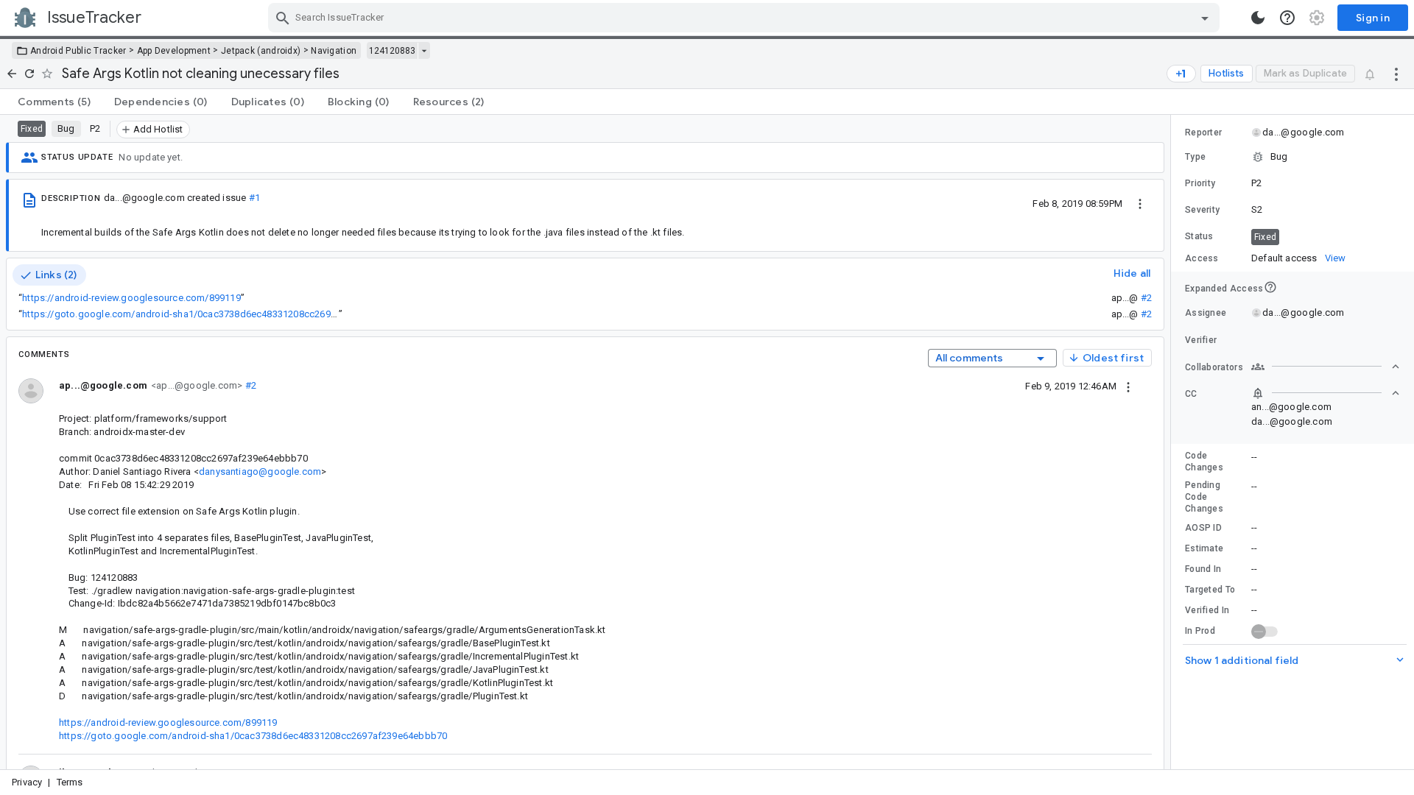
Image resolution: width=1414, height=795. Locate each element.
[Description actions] (1140, 203)
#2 (1146, 297)
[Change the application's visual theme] (1258, 17)
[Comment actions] (1128, 386)
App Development (174, 51)
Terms (70, 782)
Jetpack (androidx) (260, 51)
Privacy (27, 782)
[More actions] (1396, 73)
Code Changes (1204, 462)
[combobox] (745, 17)
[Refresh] (29, 73)
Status (1199, 236)
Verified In (1207, 610)
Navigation (333, 51)
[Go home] (12, 73)
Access (1202, 258)
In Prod (1200, 631)
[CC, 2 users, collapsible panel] (1325, 393)
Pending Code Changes (1204, 497)
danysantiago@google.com (260, 471)
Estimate (1204, 548)
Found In (1203, 569)
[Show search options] (1205, 17)
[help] (1287, 17)
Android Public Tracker (78, 51)
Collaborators (1214, 367)
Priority (1200, 183)
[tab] (54, 101)
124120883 (392, 51)
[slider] (1173, 442)
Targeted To (1210, 589)
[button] (1292, 156)
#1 (254, 197)
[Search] (283, 17)
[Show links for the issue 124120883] (424, 51)
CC (1191, 394)
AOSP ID (1203, 528)
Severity (1202, 210)
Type (1195, 157)
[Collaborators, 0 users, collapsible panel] (1325, 366)
